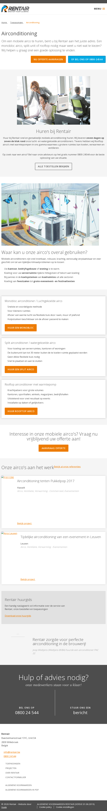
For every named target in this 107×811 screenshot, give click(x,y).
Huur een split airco (21, 369)
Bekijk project (24, 523)
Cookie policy (45, 807)
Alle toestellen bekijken (53, 166)
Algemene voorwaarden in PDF (22, 789)
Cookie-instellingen (65, 807)
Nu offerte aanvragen (48, 59)
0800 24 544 (10, 756)
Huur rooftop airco (21, 411)
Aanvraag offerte (53, 448)
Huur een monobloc (21, 327)
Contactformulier (15, 777)
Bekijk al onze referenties (67, 466)
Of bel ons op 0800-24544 (87, 59)
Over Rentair (12, 772)
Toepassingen (12, 763)
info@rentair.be (12, 752)
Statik (4, 807)
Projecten (10, 768)
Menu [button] (98, 8)
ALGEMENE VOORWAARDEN (18, 785)
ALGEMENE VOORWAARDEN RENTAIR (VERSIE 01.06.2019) (66, 804)
